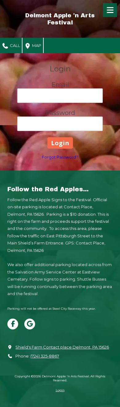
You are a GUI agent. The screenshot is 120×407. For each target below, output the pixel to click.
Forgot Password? (60, 157)
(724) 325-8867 (44, 356)
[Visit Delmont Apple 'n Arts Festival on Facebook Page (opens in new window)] (12, 324)
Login (60, 390)
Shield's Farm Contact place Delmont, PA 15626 (62, 347)
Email (60, 84)
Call (14, 45)
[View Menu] (110, 10)
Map (36, 45)
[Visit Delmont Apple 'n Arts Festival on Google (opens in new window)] (29, 324)
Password (60, 113)
